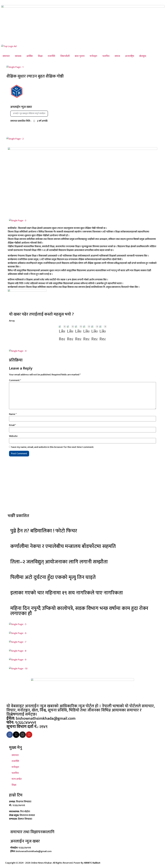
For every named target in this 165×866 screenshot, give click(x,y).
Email (12, 425)
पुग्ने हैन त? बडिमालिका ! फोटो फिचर (43, 531)
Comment (15, 380)
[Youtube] (29, 734)
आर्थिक (29, 56)
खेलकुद (142, 56)
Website (13, 436)
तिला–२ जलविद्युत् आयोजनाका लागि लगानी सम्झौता (59, 562)
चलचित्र (105, 56)
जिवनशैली (65, 56)
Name (13, 414)
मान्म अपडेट (17, 779)
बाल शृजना (80, 56)
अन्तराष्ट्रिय (129, 56)
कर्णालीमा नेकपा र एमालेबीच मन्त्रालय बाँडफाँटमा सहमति (63, 546)
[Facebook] (9, 734)
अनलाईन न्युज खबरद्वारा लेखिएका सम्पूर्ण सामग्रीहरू (29, 113)
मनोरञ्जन (93, 56)
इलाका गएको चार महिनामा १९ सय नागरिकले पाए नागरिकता (66, 593)
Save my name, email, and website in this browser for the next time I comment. (52, 447)
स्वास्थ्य (18, 56)
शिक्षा (40, 56)
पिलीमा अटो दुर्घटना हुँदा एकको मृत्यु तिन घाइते (53, 577)
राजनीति (51, 56)
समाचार (6, 56)
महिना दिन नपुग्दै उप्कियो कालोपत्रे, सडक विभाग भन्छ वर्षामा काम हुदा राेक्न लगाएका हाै (79, 611)
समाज (117, 56)
